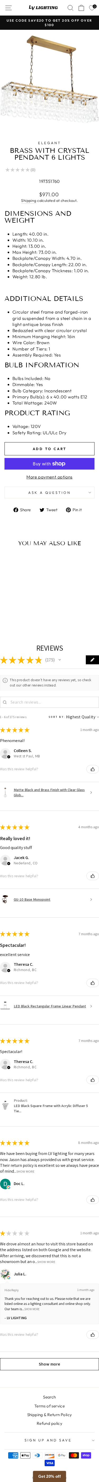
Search (49, 1397)
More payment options (49, 477)
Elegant (49, 143)
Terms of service (49, 1405)
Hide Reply (11, 1290)
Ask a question (49, 492)
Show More (25, 1171)
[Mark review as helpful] (92, 769)
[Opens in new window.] (9, 1187)
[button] (59, 660)
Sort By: (57, 717)
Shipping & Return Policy (49, 1414)
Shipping (28, 200)
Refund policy (49, 1423)
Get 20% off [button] (49, 1476)
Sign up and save (48, 1440)
